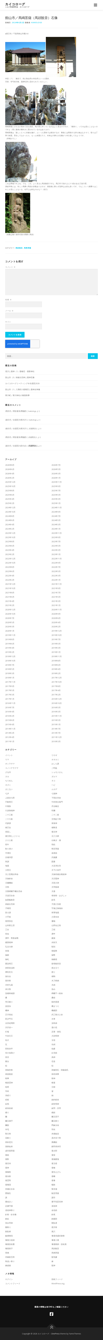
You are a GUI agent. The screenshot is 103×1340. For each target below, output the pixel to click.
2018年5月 (9, 669)
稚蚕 (53, 1082)
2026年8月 (9, 465)
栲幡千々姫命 (57, 993)
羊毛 (7, 1129)
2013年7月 (56, 733)
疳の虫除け (10, 1053)
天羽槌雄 (55, 887)
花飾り (8, 1138)
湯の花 (54, 1027)
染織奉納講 (10, 993)
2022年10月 (10, 562)
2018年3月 (9, 673)
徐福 (7, 950)
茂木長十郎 (56, 1138)
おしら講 (55, 763)
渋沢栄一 (9, 1027)
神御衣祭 (9, 1070)
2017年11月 (10, 682)
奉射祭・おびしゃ (59, 895)
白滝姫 (54, 1053)
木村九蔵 (9, 985)
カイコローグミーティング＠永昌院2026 (22, 383)
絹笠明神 (55, 1104)
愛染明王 (9, 963)
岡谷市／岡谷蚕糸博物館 (15, 411)
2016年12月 (57, 699)
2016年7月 (9, 707)
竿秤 (7, 1091)
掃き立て (55, 968)
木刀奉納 (55, 980)
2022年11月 (57, 558)
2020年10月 (10, 614)
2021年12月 (10, 584)
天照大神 (55, 883)
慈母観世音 (56, 963)
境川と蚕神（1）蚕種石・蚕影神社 (19, 371)
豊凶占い (9, 1201)
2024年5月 (56, 520)
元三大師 (55, 836)
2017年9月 (9, 686)
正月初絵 (9, 1014)
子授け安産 (56, 904)
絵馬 (7, 1104)
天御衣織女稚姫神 (59, 874)
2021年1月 (56, 605)
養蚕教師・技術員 (59, 1244)
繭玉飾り (55, 1121)
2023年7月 (56, 541)
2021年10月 (10, 588)
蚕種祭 (8, 1172)
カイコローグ (15, 4)
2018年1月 (9, 677)
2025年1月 (56, 503)
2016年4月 (9, 711)
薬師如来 (9, 1146)
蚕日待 (8, 1163)
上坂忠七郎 (10, 797)
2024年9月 (56, 512)
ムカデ (54, 789)
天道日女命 (10, 895)
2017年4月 (56, 690)
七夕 (7, 793)
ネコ (53, 780)
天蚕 (53, 891)
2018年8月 (56, 660)
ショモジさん (57, 772)
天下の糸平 (56, 870)
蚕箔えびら (56, 1172)
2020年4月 (56, 622)
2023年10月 (10, 537)
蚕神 (7, 1167)
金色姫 (54, 1210)
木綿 (53, 985)
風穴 (53, 1231)
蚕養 (53, 1180)
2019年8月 (9, 639)
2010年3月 (56, 741)
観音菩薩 (55, 1193)
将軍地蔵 (55, 912)
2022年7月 (56, 567)
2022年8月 (9, 567)
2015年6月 (9, 720)
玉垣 (53, 1040)
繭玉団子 (55, 1116)
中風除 (8, 806)
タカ (7, 776)
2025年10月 (10, 486)
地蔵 (7, 865)
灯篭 (7, 1031)
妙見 (53, 900)
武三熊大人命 (57, 1014)
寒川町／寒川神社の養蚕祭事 (17, 395)
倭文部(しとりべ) (12, 836)
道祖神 (54, 1206)
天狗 (7, 887)
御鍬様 (54, 959)
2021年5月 (56, 597)
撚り (53, 972)
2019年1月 (56, 652)
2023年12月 (10, 533)
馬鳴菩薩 (27, 248)
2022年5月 (56, 571)
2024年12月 (10, 507)
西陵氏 (8, 1193)
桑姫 (53, 997)
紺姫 (7, 1099)
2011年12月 (57, 737)
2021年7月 (56, 592)
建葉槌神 (9, 942)
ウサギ (54, 755)
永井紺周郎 (10, 1023)
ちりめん (9, 780)
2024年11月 (57, 507)
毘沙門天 (9, 1019)
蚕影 (7, 1159)
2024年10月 (10, 512)
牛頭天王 (9, 1036)
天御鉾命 (9, 878)
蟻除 (53, 1184)
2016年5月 (56, 707)
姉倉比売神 (10, 904)
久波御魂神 (10, 810)
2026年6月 (9, 469)
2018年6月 (56, 665)
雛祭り (8, 1227)
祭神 (53, 1078)
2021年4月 (9, 601)
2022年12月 (10, 558)
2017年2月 (56, 694)
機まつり (55, 1006)
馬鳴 (7, 1252)
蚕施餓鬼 (55, 1159)
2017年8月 (56, 686)
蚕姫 (7, 1155)
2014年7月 (56, 728)
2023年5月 (56, 545)
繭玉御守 (9, 1121)
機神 (7, 1010)
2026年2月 (9, 478)
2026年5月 (56, 469)
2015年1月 (56, 724)
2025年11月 (57, 482)
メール (9, 310)
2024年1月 (56, 528)
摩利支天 (9, 972)
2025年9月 (56, 486)
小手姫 (8, 916)
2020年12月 (10, 609)
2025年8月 (9, 490)
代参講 (8, 823)
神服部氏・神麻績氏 (60, 1070)
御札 (7, 959)
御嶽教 (54, 950)
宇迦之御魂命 (57, 908)
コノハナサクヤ (11, 768)
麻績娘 (8, 1265)
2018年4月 (56, 669)
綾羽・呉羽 (56, 1108)
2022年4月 (9, 575)
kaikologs (36, 22)
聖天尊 (8, 1133)
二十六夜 (9, 819)
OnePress (55, 1333)
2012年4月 (9, 737)
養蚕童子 (9, 1248)
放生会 (8, 976)
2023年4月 (9, 550)
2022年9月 (56, 562)
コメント (10, 267)
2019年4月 (9, 648)
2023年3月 (56, 550)
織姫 (53, 1112)
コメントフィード (12, 1283)
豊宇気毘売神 (57, 1201)
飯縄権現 (9, 1235)
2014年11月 (10, 728)
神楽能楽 (9, 1074)
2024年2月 (9, 528)
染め (53, 989)
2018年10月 (10, 660)
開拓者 (54, 1223)
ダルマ (54, 776)
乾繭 (53, 810)
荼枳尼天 (9, 1142)
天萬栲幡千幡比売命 (13, 891)
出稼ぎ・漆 (56, 840)
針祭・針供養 (10, 1214)
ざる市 (8, 772)
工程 (53, 929)
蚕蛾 (53, 1176)
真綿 (53, 1057)
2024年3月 (56, 524)
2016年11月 (10, 703)
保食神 (54, 823)
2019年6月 (9, 643)
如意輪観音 (10, 900)
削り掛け (9, 848)
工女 (7, 929)
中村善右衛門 (57, 802)
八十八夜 (9, 840)
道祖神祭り (10, 1210)
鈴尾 (53, 1214)
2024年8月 (9, 516)
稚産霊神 (9, 1082)
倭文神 (54, 831)
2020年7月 (9, 618)
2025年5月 (56, 495)
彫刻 (53, 946)
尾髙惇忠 (9, 921)
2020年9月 (56, 614)
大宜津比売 (56, 865)
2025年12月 (10, 482)
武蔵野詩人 (33, 445)
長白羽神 (9, 1223)
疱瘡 (53, 1048)
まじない (9, 789)
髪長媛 (54, 1257)
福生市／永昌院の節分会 (15, 445)
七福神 (54, 793)
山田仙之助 (56, 925)
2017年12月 (57, 677)
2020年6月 (56, 618)
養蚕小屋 (55, 1240)
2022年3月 (56, 575)
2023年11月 (57, 533)
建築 (53, 938)
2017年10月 (57, 682)
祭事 (7, 1078)
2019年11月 (10, 635)
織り (7, 1112)
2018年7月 (9, 665)
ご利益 (54, 768)
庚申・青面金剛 (11, 938)
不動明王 (9, 802)
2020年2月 (56, 626)
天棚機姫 (9, 883)
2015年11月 (57, 716)
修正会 (8, 827)
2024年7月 (56, 516)
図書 (53, 861)
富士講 (8, 912)
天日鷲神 (55, 878)
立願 (53, 1087)
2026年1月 (56, 478)
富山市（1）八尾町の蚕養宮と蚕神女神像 (22, 389)
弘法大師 (9, 946)
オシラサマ (10, 763)
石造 (53, 1061)
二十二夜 (55, 814)
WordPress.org (58, 1283)
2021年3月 (56, 601)
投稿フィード (57, 1279)
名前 (8, 299)
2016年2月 (9, 716)
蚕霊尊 (8, 1180)
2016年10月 (57, 703)
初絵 (53, 844)
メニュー (95, 5)
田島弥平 (9, 1048)
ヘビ (53, 785)
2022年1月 (56, 580)
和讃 (7, 861)
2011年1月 (9, 741)
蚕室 (53, 1155)
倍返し (8, 831)
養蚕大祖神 (10, 1240)
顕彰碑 (8, 1231)
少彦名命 (55, 916)
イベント (9, 755)
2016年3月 (56, 711)
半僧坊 (8, 853)
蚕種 (53, 1167)
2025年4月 (9, 499)
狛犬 (7, 1040)
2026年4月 (9, 473)
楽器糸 (8, 1006)
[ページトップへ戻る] (51, 1327)
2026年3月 (56, 473)
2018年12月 (10, 656)
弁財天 (54, 942)
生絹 (53, 1044)
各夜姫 (54, 853)
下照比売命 (56, 797)
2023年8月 (9, 541)
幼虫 (7, 933)
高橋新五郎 (10, 1257)
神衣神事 (55, 1074)
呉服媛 (54, 857)
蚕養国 (8, 1184)
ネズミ (8, 785)
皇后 (7, 1057)
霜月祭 (54, 1227)
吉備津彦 (9, 857)
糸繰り (8, 1095)
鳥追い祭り (10, 1261)
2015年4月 (9, 724)
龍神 (53, 1265)
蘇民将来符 (56, 1146)
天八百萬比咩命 (11, 874)
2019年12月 (57, 631)
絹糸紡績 (9, 1108)
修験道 (54, 827)
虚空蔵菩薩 (10, 1150)
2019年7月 (56, 639)
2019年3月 (56, 648)
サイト (8, 322)
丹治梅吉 (55, 806)
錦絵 (7, 1218)
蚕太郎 (54, 1150)
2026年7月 (56, 465)
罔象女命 (55, 1125)
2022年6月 (9, 571)
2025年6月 (9, 495)
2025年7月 (56, 490)
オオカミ (55, 759)
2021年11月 (57, 584)
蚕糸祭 (8, 1176)
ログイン (9, 1279)
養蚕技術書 (10, 1244)
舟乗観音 (55, 1133)
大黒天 (8, 870)
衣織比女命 (10, 1189)
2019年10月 (57, 635)
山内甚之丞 (10, 925)
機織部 (54, 1010)
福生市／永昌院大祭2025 (15, 419)
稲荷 (7, 1087)
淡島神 (54, 1023)
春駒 (53, 976)
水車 (53, 1019)
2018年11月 (57, 656)
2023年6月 (9, 545)
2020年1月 (9, 631)
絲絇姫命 (55, 1099)
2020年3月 (9, 626)
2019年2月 (9, 652)
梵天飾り (9, 1002)
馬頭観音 (19, 248)
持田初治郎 (10, 968)
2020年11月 (57, 609)
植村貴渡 (55, 1002)
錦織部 (54, 1218)
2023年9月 (56, 537)
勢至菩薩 (55, 848)
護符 (53, 1197)
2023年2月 (9, 554)
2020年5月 (9, 622)
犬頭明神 (55, 1036)
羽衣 (53, 1129)
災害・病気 (56, 1031)
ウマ (7, 759)
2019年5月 (56, 643)
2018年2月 (56, 673)
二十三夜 (9, 814)
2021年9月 (56, 588)
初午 (7, 844)
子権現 (8, 908)
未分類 (8, 989)
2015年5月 (56, 720)
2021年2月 (9, 605)
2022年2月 (9, 580)
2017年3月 (9, 694)
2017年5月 (9, 690)
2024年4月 (9, 524)
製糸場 (54, 1189)
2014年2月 (9, 733)
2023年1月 (56, 554)
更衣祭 (8, 980)
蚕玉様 (54, 1163)
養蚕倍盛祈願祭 (58, 1235)
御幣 (53, 955)
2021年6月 (9, 597)
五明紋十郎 (56, 819)
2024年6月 (9, 520)
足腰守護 (9, 1206)
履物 (53, 921)
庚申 (53, 933)
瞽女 (7, 1061)
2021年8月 (9, 592)
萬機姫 (54, 1142)
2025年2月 (9, 503)
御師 (7, 955)
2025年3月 (56, 499)
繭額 (7, 1125)
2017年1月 (9, 699)
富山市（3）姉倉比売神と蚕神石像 (19, 377)
